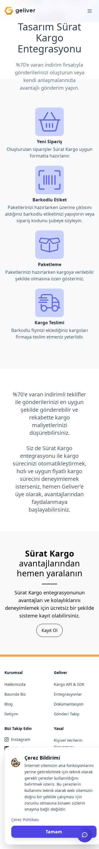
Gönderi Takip (66, 714)
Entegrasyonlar (68, 694)
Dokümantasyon (69, 704)
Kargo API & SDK (69, 684)
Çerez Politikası (25, 819)
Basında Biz (15, 694)
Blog (8, 704)
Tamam (54, 832)
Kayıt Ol (49, 630)
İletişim (11, 714)
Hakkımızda (15, 684)
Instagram (20, 739)
